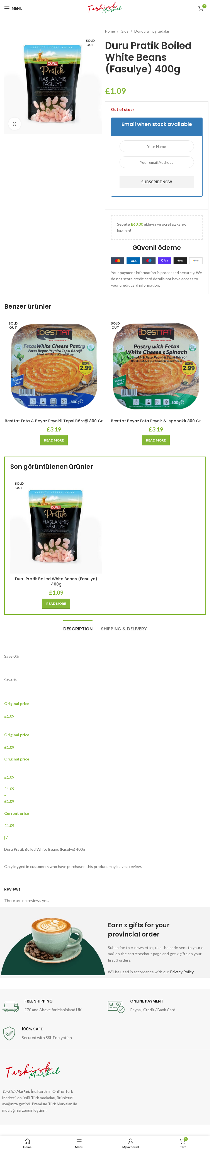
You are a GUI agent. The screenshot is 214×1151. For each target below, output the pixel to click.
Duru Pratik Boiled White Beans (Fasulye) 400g (56, 581)
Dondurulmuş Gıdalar (151, 31)
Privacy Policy (182, 971)
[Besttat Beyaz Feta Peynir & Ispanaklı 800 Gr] (156, 366)
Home (110, 31)
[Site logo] (105, 8)
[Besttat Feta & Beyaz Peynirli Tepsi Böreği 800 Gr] (54, 366)
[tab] (78, 628)
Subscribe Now (156, 182)
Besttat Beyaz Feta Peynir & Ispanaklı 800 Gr (156, 421)
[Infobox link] (52, 1007)
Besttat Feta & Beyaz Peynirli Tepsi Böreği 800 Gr (54, 421)
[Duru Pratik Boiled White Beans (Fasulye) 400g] (56, 525)
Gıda (124, 31)
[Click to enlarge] (14, 124)
